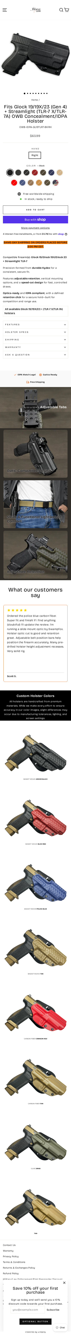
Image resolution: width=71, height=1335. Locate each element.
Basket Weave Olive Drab (43, 172)
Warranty (13, 347)
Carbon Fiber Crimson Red (14, 182)
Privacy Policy (11, 1256)
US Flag (55, 182)
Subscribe (53, 1309)
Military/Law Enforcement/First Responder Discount (32, 1279)
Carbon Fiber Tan (30, 182)
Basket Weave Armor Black (26, 172)
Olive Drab (47, 182)
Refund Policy (11, 1273)
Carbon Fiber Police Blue (22, 182)
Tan (39, 182)
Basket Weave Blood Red (34, 172)
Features (12, 324)
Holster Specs (17, 332)
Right (35, 155)
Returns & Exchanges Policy (19, 1267)
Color (35, 165)
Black (10, 172)
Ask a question (17, 355)
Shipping (12, 339)
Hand (35, 148)
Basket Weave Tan (59, 172)
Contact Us (9, 1245)
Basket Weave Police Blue (51, 172)
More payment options (35, 227)
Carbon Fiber (18, 172)
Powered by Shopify (35, 1332)
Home (34, 99)
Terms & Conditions (14, 1262)
